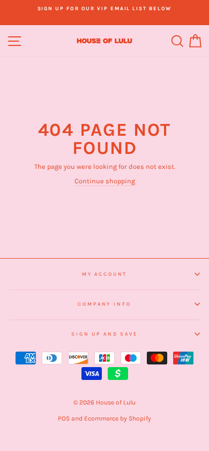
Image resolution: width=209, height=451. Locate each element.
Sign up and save (104, 334)
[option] (104, 8)
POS (64, 418)
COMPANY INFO (104, 304)
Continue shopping (104, 181)
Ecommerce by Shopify (117, 418)
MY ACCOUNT (105, 274)
